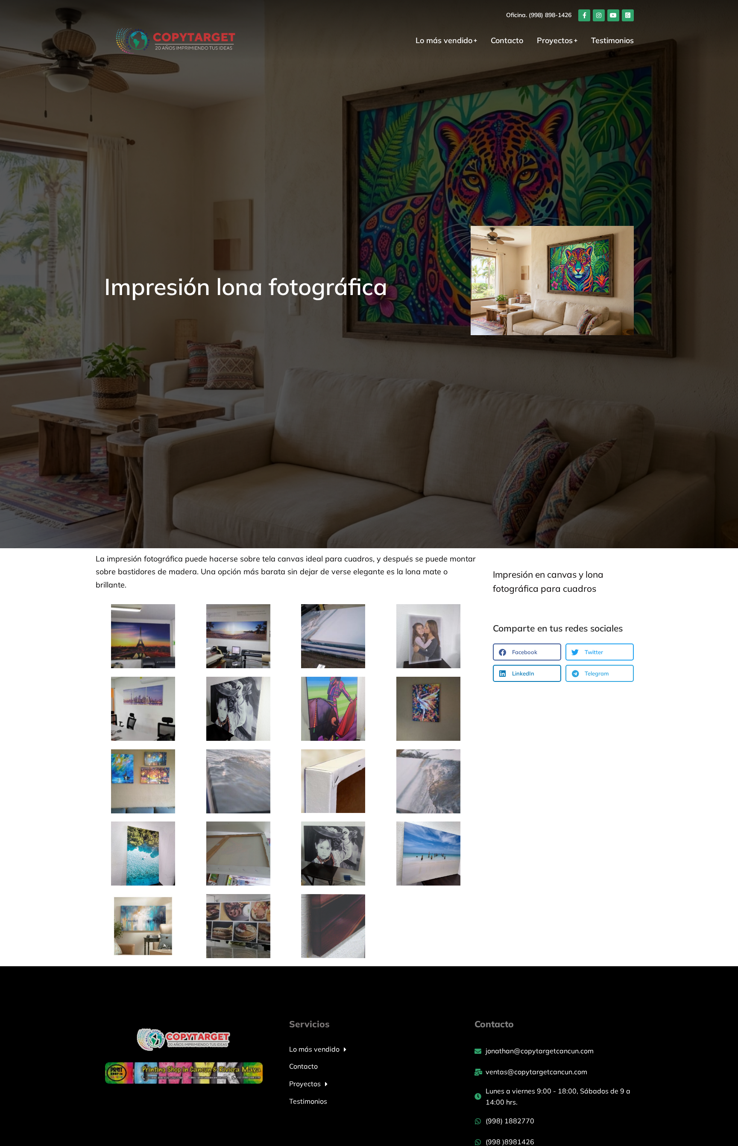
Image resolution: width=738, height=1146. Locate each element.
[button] (527, 652)
